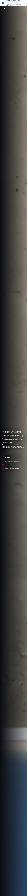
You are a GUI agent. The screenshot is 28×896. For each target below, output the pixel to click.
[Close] (24, 3)
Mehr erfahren (8, 5)
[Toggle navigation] (23, 8)
